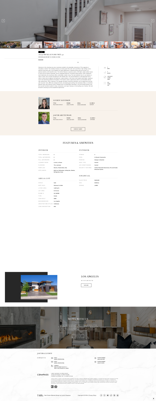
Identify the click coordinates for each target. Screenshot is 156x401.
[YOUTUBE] (108, 395)
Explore (86, 285)
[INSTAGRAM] (104, 395)
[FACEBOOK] (101, 395)
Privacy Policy (92, 395)
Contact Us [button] (78, 336)
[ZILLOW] (117, 395)
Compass (95, 378)
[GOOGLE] (114, 395)
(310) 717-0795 (70, 104)
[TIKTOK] (111, 395)
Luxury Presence (66, 395)
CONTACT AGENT (78, 129)
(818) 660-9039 (70, 119)
